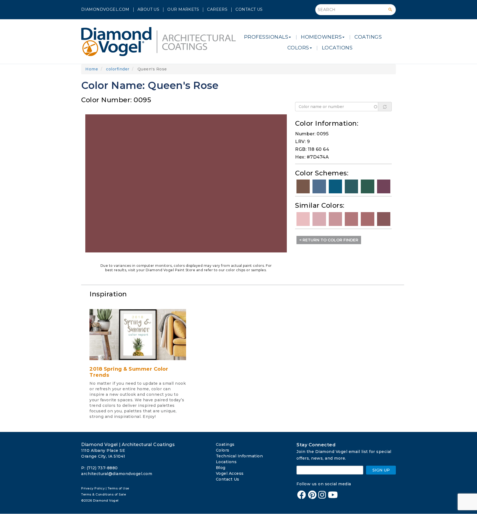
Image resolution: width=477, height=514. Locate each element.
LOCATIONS (337, 48)
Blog (221, 467)
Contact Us (249, 9)
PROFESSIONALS (266, 37)
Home (91, 69)
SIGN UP (381, 470)
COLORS (298, 48)
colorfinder (117, 69)
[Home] (160, 41)
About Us (148, 9)
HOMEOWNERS (321, 37)
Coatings (225, 444)
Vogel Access (230, 473)
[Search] (390, 9)
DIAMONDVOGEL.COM (105, 9)
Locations (226, 461)
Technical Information (239, 456)
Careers (217, 9)
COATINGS (368, 37)
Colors (222, 450)
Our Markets (183, 9)
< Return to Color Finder (328, 240)
